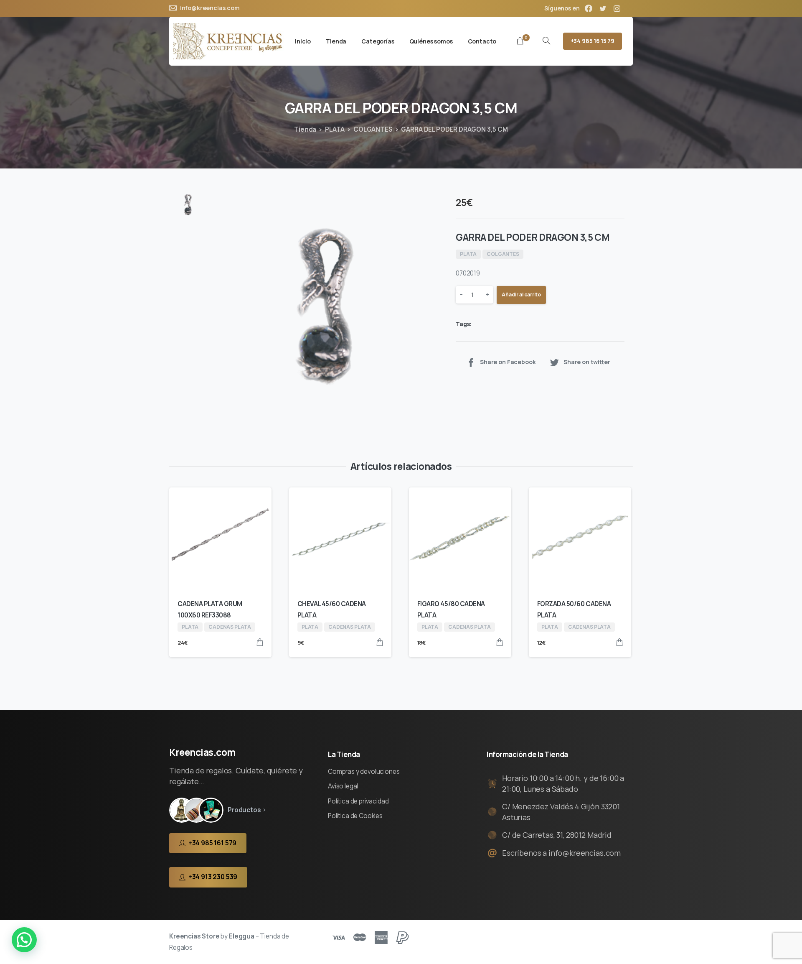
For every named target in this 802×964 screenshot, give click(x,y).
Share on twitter (586, 362)
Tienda (305, 129)
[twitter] (603, 8)
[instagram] (617, 8)
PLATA (335, 129)
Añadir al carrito (521, 294)
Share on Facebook (508, 362)
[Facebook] (588, 8)
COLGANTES (373, 129)
